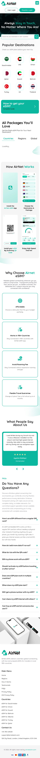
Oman (33, 65)
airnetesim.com (30, 750)
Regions (22, 138)
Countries (8, 138)
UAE (19, 65)
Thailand (33, 92)
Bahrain (33, 79)
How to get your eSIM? (13, 105)
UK (20, 92)
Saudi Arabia (6, 65)
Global (34, 138)
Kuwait (19, 79)
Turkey (6, 92)
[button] (37, 3)
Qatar (6, 79)
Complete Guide (9, 109)
